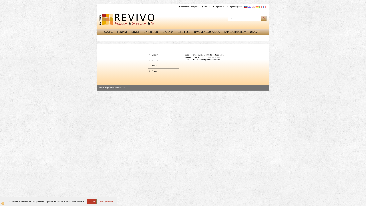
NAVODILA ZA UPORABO (207, 31)
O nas (253, 31)
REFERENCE (184, 31)
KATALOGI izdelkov (235, 31)
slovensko (245, 7)
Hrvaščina (249, 7)
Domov (155, 55)
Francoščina (264, 7)
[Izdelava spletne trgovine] (122, 88)
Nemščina (257, 7)
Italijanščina (260, 7)
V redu (92, 202)
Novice (135, 31)
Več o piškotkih (106, 202)
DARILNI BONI (151, 31)
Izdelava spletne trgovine (109, 88)
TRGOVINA (107, 31)
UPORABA (168, 31)
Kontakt (122, 31)
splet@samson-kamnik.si (210, 60)
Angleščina (253, 7)
